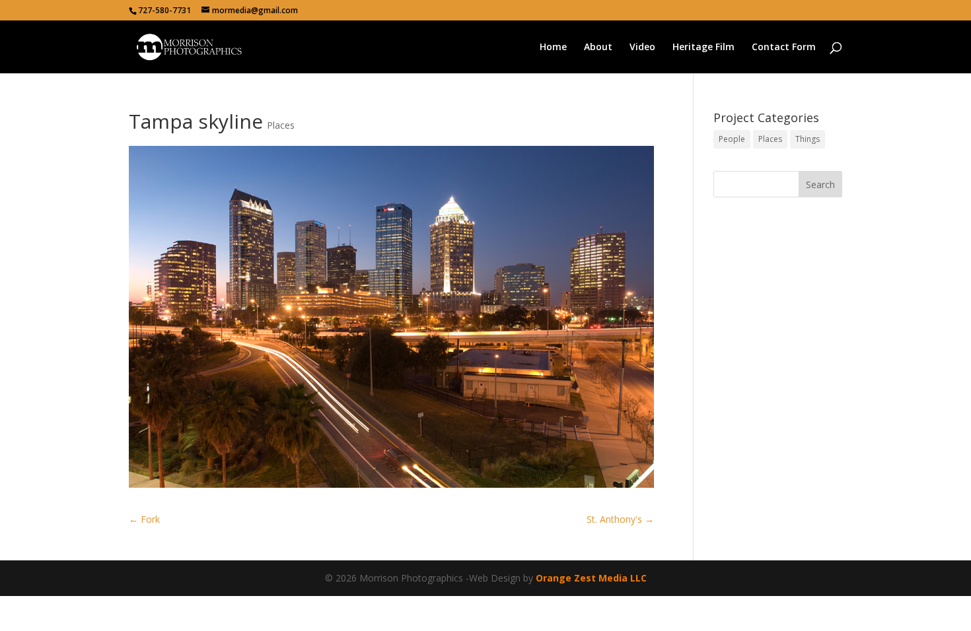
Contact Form (784, 47)
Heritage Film (703, 47)
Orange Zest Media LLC (591, 578)
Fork (144, 519)
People (732, 139)
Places (281, 125)
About (598, 47)
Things (807, 139)
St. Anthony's (620, 519)
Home (553, 47)
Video (642, 47)
